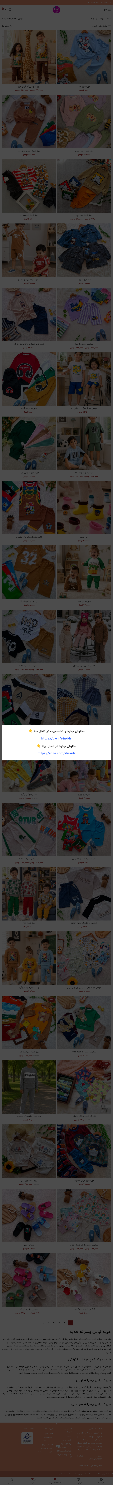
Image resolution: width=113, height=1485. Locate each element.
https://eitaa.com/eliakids (56, 753)
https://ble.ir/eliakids (56, 738)
